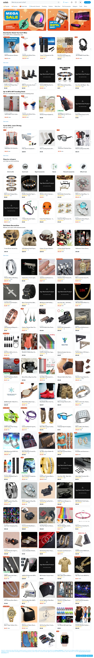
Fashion (51, 6)
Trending (44, 6)
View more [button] (5, 62)
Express (15, 6)
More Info (90, 655)
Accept (78, 655)
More (85, 6)
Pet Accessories (66, 6)
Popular (7, 6)
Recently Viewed (35, 6)
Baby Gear (57, 6)
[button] (66, 2)
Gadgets (75, 6)
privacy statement (59, 650)
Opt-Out (84, 655)
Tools (80, 6)
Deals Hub (24, 6)
